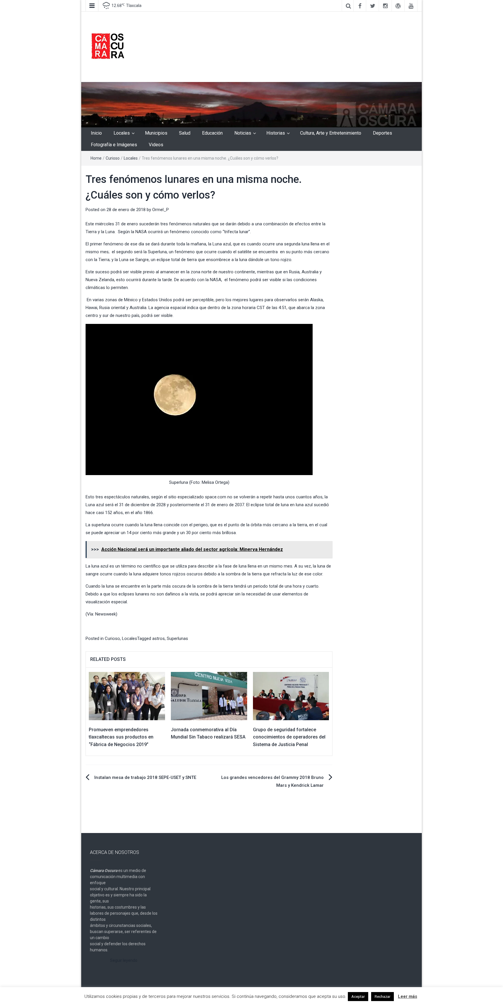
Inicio (96, 133)
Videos (156, 144)
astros (158, 638)
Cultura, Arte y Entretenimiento (330, 133)
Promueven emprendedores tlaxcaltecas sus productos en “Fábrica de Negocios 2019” (121, 737)
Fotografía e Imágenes (114, 144)
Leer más (407, 996)
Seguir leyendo (123, 960)
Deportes (382, 133)
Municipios (156, 133)
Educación (212, 133)
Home (96, 158)
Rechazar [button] (382, 996)
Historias (275, 133)
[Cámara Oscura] (251, 104)
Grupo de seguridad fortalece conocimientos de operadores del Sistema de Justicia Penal (289, 737)
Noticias (242, 133)
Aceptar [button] (358, 996)
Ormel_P (160, 209)
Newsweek (105, 614)
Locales (122, 133)
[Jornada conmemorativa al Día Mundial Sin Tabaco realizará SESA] (209, 695)
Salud (184, 133)
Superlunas (177, 638)
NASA (141, 231)
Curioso (113, 158)
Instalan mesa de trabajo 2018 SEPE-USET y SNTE (145, 777)
